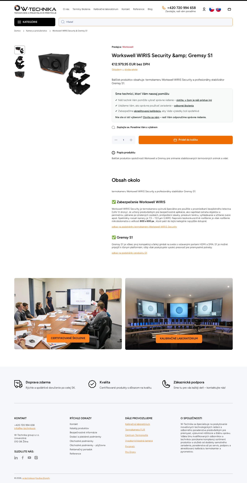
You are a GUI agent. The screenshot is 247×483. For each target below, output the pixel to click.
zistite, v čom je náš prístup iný (194, 100)
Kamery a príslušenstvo (36, 31)
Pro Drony (130, 452)
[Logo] (35, 9)
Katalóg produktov (79, 428)
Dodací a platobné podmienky (85, 436)
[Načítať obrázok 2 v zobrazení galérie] (19, 62)
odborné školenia (184, 105)
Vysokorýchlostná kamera (139, 440)
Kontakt (74, 424)
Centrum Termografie (136, 435)
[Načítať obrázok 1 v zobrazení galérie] (19, 50)
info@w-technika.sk (24, 428)
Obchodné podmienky (81, 441)
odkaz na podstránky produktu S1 (129, 252)
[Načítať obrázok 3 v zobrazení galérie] (19, 74)
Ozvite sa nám (151, 117)
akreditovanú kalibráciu (147, 111)
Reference (75, 453)
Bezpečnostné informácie (83, 432)
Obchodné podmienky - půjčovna (87, 445)
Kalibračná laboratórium (137, 424)
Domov (17, 31)
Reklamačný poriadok (81, 449)
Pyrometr (130, 446)
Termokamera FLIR (135, 429)
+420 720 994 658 (181, 8)
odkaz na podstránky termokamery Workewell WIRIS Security (144, 226)
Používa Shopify (42, 478)
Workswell (127, 47)
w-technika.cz (28, 478)
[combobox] (146, 22)
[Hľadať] (62, 22)
